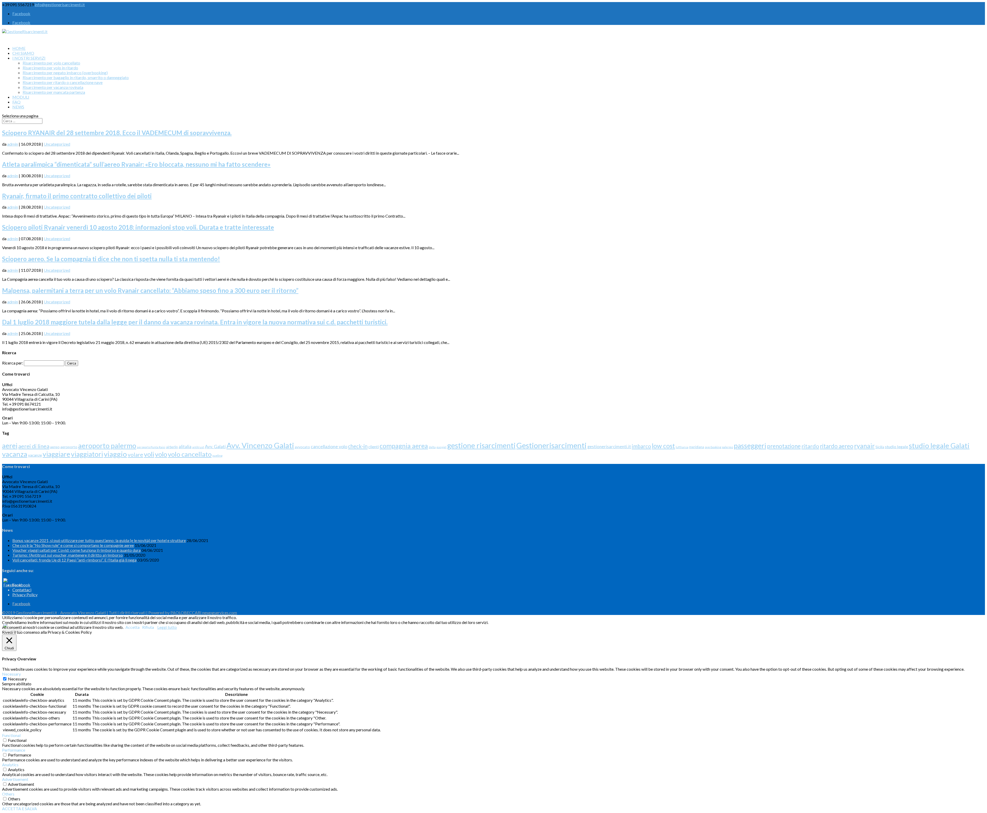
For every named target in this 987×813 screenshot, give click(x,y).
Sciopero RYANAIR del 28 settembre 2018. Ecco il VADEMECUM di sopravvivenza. (117, 132)
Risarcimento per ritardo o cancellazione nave (63, 82)
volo (161, 454)
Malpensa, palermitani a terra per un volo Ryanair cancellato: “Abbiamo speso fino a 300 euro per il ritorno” (150, 290)
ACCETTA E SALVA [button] (19, 808)
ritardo (810, 446)
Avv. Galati (215, 446)
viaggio (115, 454)
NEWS (18, 106)
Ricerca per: (12, 362)
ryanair (864, 446)
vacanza (14, 454)
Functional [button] (11, 735)
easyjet (441, 447)
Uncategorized (57, 144)
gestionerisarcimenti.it (609, 446)
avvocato (302, 447)
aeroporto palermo (107, 445)
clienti (373, 446)
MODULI (20, 97)
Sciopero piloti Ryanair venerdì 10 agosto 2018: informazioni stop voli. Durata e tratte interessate (138, 227)
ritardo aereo (836, 446)
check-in (358, 446)
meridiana (696, 447)
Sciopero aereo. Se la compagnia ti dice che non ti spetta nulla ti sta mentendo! (111, 259)
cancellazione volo (329, 446)
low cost (663, 446)
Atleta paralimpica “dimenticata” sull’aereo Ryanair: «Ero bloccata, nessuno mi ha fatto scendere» (136, 164)
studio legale (896, 446)
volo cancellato (190, 454)
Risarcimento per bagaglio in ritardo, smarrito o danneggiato (76, 77)
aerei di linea (33, 446)
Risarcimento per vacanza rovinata (53, 87)
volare (135, 454)
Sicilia (879, 447)
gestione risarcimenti (481, 445)
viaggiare (56, 454)
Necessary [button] (11, 673)
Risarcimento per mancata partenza (54, 92)
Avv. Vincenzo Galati (260, 445)
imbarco (641, 446)
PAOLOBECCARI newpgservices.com (203, 612)
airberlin (172, 447)
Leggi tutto (167, 627)
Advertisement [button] (15, 779)
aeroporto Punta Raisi (151, 447)
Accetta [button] (132, 627)
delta (432, 447)
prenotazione (784, 446)
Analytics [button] (10, 764)
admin (12, 144)
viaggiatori (87, 454)
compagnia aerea (404, 446)
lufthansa (682, 447)
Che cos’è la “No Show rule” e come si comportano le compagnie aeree (73, 545)
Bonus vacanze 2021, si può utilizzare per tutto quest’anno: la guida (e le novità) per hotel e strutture (99, 540)
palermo (727, 447)
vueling (217, 455)
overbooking (713, 447)
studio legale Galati (939, 445)
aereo (55, 447)
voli (149, 454)
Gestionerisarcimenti (551, 445)
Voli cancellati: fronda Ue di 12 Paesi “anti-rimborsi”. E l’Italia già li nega (74, 559)
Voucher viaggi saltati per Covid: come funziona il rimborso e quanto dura (76, 550)
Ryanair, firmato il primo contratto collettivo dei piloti (77, 196)
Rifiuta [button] (148, 627)
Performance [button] (13, 749)
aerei (9, 445)
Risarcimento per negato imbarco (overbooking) (65, 72)
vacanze (35, 455)
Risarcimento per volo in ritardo (50, 67)
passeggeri (750, 446)
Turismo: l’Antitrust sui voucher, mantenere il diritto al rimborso (67, 555)
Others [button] (8, 793)
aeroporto (68, 447)
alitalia (185, 446)
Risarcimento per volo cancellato (51, 62)
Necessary (17, 678)
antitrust (198, 447)
